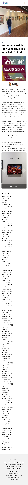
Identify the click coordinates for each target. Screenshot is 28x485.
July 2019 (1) (5, 327)
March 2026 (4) (5, 205)
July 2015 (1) (5, 411)
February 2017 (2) (6, 373)
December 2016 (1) (6, 377)
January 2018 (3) (6, 356)
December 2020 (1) (6, 306)
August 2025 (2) (6, 213)
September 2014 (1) (7, 432)
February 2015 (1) (6, 422)
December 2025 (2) (6, 207)
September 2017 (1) (7, 363)
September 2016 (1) (7, 384)
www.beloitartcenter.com (14, 468)
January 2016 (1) (6, 401)
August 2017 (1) (6, 365)
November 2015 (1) (6, 405)
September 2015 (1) (7, 407)
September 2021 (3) (7, 291)
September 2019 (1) (7, 325)
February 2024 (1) (6, 240)
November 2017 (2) (6, 358)
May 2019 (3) (5, 329)
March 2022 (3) (5, 280)
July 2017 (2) (5, 367)
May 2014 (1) (5, 441)
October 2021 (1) (6, 289)
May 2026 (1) (5, 200)
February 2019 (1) (6, 333)
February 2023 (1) (6, 264)
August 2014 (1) (6, 434)
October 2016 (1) (6, 382)
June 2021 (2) (5, 295)
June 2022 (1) (5, 276)
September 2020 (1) (7, 310)
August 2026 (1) (6, 196)
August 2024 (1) (6, 232)
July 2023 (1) (5, 253)
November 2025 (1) (6, 209)
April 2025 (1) (5, 219)
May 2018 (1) (5, 350)
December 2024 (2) (6, 226)
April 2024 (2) (5, 238)
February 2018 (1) (6, 354)
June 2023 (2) (5, 255)
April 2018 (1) (5, 352)
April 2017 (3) (5, 371)
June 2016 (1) (5, 390)
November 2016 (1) (6, 379)
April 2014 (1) (5, 443)
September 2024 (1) (7, 230)
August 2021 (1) (6, 293)
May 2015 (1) (5, 415)
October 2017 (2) (6, 361)
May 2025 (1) (5, 217)
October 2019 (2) (6, 323)
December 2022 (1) (6, 268)
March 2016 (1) (5, 396)
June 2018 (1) (5, 348)
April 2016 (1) (5, 394)
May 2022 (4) (5, 278)
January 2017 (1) (6, 375)
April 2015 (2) (5, 417)
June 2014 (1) (5, 438)
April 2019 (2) (5, 331)
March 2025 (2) (5, 221)
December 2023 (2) (6, 245)
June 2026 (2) (5, 198)
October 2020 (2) (6, 308)
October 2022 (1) (6, 272)
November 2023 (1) (6, 247)
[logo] (5, 3)
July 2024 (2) (5, 234)
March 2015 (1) (5, 420)
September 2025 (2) (7, 211)
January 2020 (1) (6, 316)
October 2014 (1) (6, 430)
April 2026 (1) (5, 202)
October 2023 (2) (6, 249)
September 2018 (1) (7, 342)
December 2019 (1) (6, 318)
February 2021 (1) (6, 302)
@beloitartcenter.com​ (16, 464)
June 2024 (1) (5, 236)
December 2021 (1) (6, 285)
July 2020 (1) (5, 312)
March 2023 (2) (5, 261)
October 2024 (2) (6, 228)
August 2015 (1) (6, 409)
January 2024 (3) (6, 243)
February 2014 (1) (6, 447)
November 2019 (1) (6, 320)
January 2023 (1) (6, 266)
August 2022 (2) (6, 274)
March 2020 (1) (5, 314)
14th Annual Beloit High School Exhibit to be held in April (13, 49)
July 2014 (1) (5, 436)
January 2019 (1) (6, 335)
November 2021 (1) (6, 287)
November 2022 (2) (6, 270)
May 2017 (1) (5, 369)
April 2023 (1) (5, 259)
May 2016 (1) (5, 392)
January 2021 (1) (6, 304)
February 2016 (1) (6, 398)
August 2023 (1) (6, 251)
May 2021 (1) (5, 297)
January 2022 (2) (6, 283)
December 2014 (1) (6, 426)
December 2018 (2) (6, 337)
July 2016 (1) (5, 388)
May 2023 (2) (5, 257)
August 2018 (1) (6, 344)
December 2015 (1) (6, 403)
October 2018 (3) (6, 339)
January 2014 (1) (6, 449)
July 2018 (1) (5, 346)
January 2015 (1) (6, 424)
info (9, 464)
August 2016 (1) (6, 386)
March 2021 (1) (5, 299)
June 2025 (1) (5, 215)
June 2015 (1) (5, 413)
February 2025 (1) (6, 224)
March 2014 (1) (5, 445)
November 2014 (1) (6, 428)
